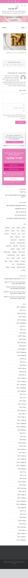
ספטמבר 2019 (20, 323)
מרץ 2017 (22, 407)
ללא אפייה (12, 243)
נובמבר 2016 (21, 420)
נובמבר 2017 (21, 381)
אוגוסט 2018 (21, 355)
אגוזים (23, 227)
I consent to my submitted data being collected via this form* (14, 174)
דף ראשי (22, 192)
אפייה (13, 227)
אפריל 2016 (21, 443)
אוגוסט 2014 (21, 508)
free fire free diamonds (18, 287)
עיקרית (18, 258)
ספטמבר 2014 (20, 504)
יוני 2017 (22, 397)
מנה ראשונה (7, 252)
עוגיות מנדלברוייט (20, 215)
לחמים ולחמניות (21, 243)
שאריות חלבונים (21, 267)
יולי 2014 (22, 511)
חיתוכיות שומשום (20, 209)
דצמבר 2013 (21, 533)
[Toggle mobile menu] (25, 5)
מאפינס (12, 249)
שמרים (23, 270)
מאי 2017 (22, 401)
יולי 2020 (22, 310)
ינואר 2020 (22, 316)
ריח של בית (16, 139)
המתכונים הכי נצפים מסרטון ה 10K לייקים (15, 196)
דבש (19, 234)
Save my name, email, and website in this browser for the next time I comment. (14, 116)
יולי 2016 (22, 433)
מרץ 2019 (22, 339)
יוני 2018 (22, 362)
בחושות (23, 230)
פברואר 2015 (21, 488)
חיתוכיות (7, 234)
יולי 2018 (22, 359)
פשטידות (22, 261)
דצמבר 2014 (21, 495)
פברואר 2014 (21, 527)
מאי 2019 (22, 333)
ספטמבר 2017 (20, 388)
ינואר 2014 (22, 530)
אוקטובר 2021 (21, 307)
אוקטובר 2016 (21, 423)
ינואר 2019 (22, 346)
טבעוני (11, 237)
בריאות (7, 230)
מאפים (18, 249)
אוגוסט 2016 (21, 430)
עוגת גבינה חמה (20, 212)
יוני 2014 (22, 514)
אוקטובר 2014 (21, 501)
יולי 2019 (22, 326)
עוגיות (23, 258)
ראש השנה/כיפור (20, 264)
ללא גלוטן (15, 246)
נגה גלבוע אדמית (21, 52)
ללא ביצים (22, 246)
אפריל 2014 (21, 520)
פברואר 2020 (21, 313)
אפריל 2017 (21, 404)
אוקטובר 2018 (21, 352)
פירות (8, 258)
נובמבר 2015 (21, 459)
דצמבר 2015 (21, 456)
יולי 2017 (22, 394)
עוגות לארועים (11, 255)
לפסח (23, 249)
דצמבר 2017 (21, 378)
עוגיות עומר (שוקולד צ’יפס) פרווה (15, 218)
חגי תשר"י (13, 234)
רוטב (13, 264)
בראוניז (13, 230)
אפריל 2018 (21, 368)
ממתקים (14, 252)
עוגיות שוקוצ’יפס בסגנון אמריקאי (15, 205)
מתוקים (23, 255)
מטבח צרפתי (21, 252)
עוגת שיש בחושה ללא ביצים (15, 283)
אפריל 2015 (21, 482)
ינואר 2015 (22, 491)
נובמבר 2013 (21, 537)
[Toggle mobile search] (22, 5)
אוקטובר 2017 (21, 385)
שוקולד (7, 267)
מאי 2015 (22, 478)
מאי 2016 (22, 439)
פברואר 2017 (21, 410)
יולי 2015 (22, 472)
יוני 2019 (22, 329)
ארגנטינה (7, 227)
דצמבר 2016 (21, 417)
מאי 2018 (22, 365)
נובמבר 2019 (21, 320)
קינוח (5, 261)
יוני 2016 (22, 436)
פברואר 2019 (21, 342)
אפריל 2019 (21, 336)
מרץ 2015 (22, 485)
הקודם (23, 27)
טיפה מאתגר (22, 240)
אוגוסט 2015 (21, 469)
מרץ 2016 (22, 446)
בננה (18, 230)
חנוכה (23, 237)
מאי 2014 (22, 517)
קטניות (10, 261)
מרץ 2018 (22, 372)
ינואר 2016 (22, 452)
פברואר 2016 (21, 449)
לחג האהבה (14, 240)
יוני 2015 (22, 475)
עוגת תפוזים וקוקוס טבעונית (12, 279)
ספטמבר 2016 (20, 427)
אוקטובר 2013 (21, 540)
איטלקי (18, 227)
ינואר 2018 (22, 375)
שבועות (13, 267)
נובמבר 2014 (21, 498)
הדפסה (4, 27)
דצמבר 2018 (21, 349)
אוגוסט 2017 (21, 391)
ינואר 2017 (22, 414)
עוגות (18, 255)
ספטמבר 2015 (20, 465)
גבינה (23, 234)
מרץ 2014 (22, 524)
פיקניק (13, 258)
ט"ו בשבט (17, 237)
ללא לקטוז (8, 246)
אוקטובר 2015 (21, 462)
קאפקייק (16, 261)
